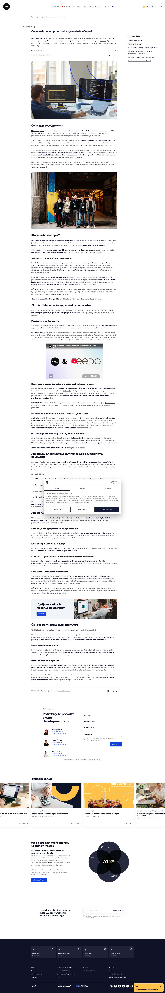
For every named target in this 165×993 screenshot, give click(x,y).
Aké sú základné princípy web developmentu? (143, 48)
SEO (101, 811)
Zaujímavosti (106, 811)
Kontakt (85, 967)
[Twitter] (114, 55)
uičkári (153, 811)
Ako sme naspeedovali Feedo (93, 337)
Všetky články (30, 27)
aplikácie (103, 41)
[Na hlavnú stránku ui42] (6, 6)
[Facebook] (111, 55)
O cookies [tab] (108, 488)
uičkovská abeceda (37, 974)
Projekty (33, 967)
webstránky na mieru (93, 162)
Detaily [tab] (82, 488)
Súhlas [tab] (57, 488)
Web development (37, 131)
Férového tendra (96, 760)
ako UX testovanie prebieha (57, 593)
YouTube (119, 986)
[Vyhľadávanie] (113, 6)
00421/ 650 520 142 (115, 974)
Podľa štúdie (67, 391)
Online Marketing (94, 811)
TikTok (127, 986)
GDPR (59, 977)
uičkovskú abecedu (64, 691)
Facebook (115, 986)
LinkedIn (123, 986)
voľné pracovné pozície (79, 299)
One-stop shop (146, 811)
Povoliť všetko (107, 509)
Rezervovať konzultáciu (59, 733)
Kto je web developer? (135, 44)
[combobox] (160, 7)
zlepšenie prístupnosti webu (72, 396)
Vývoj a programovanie (43, 55)
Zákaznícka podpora (89, 971)
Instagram (111, 986)
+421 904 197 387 (57, 742)
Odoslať (114, 744)
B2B (33, 55)
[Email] (109, 55)
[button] (55, 6)
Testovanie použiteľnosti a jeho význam (55, 294)
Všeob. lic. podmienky (63, 971)
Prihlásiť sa (117, 910)
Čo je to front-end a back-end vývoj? (139, 61)
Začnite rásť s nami (39, 880)
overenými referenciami (39, 680)
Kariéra (33, 971)
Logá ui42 (34, 977)
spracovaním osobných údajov (102, 738)
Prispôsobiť (81, 509)
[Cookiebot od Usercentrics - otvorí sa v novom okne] (111, 482)
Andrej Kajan (88, 818)
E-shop (86, 811)
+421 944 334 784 (57, 731)
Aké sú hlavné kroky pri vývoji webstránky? (141, 57)
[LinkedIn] (116, 55)
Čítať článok (22, 823)
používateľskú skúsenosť (69, 152)
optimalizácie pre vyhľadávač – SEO (87, 155)
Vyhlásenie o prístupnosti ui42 (66, 974)
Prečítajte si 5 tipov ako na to (76, 448)
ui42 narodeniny (36, 811)
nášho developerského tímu (53, 299)
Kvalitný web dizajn (108, 548)
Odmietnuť (57, 509)
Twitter (131, 986)
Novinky (140, 811)
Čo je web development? (136, 40)
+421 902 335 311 (57, 753)
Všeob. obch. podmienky (64, 967)
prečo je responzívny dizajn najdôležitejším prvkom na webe (81, 393)
